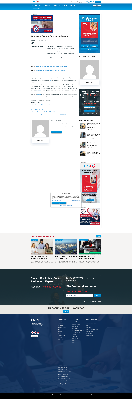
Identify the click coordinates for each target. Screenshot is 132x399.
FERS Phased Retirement (76, 342)
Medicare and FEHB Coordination (63, 376)
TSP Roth (59, 329)
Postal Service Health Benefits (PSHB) (63, 365)
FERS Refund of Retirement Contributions (78, 344)
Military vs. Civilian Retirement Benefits (92, 329)
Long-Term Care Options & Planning (63, 374)
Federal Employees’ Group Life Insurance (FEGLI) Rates (64, 381)
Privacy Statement (69, 205)
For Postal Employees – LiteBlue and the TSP (40, 104)
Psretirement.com (34, 324)
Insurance (60, 350)
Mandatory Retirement (89, 335)
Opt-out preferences (63, 205)
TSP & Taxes (60, 331)
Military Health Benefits (89, 331)
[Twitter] (90, 2)
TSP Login (59, 333)
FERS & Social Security (75, 328)
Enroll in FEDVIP (60, 386)
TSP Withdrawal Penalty (61, 335)
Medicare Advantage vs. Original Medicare (64, 378)
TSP (50, 80)
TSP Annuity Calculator (61, 339)
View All (98, 236)
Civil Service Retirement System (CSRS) (78, 330)
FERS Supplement (75, 326)
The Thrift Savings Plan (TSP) (37, 109)
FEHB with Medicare (61, 361)
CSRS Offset (74, 334)
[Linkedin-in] (93, 2)
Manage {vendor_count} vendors (56, 200)
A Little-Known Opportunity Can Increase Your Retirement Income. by (48, 114)
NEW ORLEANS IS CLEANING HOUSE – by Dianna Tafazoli (66, 257)
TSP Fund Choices (60, 325)
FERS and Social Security (76, 338)
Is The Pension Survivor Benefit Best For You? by (44, 111)
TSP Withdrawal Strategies (62, 327)
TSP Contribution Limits (61, 323)
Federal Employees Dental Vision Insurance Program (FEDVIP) (64, 384)
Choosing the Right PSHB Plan (62, 369)
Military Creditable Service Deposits (91, 323)
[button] (79, 193)
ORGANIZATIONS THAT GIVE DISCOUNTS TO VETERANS (39, 257)
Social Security (39, 90)
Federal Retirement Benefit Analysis (38, 107)
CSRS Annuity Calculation (76, 332)
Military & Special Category (92, 319)
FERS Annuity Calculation (76, 324)
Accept (59, 203)
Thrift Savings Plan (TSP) (63, 319)
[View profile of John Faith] (40, 136)
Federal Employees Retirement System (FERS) (78, 322)
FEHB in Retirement (61, 363)
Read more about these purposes (75, 200)
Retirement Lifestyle (75, 361)
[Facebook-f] (87, 2)
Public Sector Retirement (65, 396)
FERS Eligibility (74, 340)
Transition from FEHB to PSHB (62, 367)
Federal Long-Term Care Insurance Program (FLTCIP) (64, 372)
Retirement (45, 44)
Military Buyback (88, 321)
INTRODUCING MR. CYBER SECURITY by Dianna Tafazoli (87, 257)
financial (39, 94)
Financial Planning (76, 350)
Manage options (73, 203)
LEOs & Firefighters (89, 333)
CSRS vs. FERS (74, 336)
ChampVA (87, 325)
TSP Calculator (60, 337)
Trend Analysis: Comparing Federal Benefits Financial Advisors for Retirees (93, 144)
